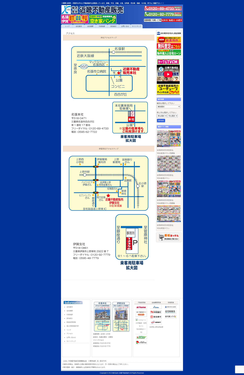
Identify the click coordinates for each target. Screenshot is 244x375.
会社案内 (70, 307)
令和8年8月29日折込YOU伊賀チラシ (165, 226)
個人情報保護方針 (73, 326)
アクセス (70, 333)
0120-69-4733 (105, 343)
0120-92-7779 (105, 346)
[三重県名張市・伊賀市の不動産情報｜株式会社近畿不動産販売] (96, 9)
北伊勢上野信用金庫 (156, 327)
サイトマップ (71, 341)
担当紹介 (70, 318)
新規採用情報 (71, 322)
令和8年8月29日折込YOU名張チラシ (165, 176)
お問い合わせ (71, 337)
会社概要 (70, 311)
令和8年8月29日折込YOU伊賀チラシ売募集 (166, 201)
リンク (69, 330)
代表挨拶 (70, 314)
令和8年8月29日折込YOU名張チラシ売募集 (166, 151)
